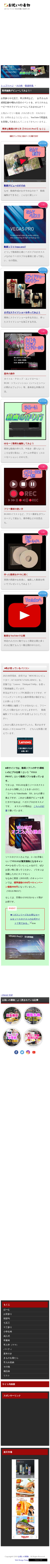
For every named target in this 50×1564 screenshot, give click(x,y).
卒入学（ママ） (10, 1345)
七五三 (6, 1323)
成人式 (6, 1336)
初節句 (6, 1318)
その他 (19, 85)
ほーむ (6, 1310)
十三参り (7, 1327)
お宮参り (7, 1314)
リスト (6, 1375)
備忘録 (6, 1371)
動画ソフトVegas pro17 (15, 247)
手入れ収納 (8, 1362)
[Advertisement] (25, 39)
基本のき (7, 1353)
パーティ (7, 1349)
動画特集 (29, 85)
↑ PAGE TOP (7, 995)
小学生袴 (7, 1331)
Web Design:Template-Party (25, 1560)
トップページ (7, 85)
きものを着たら (10, 1358)
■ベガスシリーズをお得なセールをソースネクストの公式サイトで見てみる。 (25, 919)
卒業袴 (6, 1340)
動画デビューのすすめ (14, 185)
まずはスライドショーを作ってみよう (22, 312)
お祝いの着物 (23, 1556)
